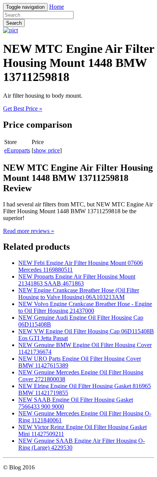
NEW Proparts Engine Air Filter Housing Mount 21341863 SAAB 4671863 (76, 280)
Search (14, 23)
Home (56, 6)
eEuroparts (17, 150)
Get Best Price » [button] (22, 108)
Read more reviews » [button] (28, 231)
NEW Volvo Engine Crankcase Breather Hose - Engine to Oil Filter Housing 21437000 (85, 307)
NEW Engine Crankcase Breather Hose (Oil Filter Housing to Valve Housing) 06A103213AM (78, 293)
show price (47, 150)
